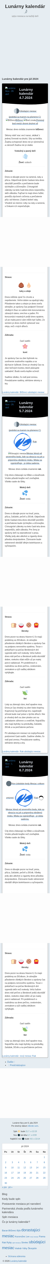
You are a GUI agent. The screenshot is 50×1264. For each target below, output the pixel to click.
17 (12, 1173)
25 (18, 1178)
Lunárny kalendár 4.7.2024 (26, 94)
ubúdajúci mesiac (36, 392)
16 (6, 1173)
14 (37, 1167)
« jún (4, 1187)
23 (6, 1178)
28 (37, 1178)
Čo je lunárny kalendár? (16, 1221)
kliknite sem (33, 1126)
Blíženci (23, 392)
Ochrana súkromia (16, 1256)
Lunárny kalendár (25, 6)
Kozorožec (20, 1236)
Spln (15, 1131)
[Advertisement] (25, 47)
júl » (10, 1187)
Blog (4, 1194)
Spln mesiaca (10, 1216)
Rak (22, 751)
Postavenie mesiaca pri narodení (21, 1203)
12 (24, 1167)
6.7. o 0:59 (32, 1135)
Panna (42, 1236)
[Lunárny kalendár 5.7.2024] (10, 405)
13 (31, 1167)
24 (12, 1178)
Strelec (24, 1242)
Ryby (9, 1242)
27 (31, 1178)
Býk (19, 1230)
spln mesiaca (16, 1243)
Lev (28, 1236)
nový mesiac (26, 1056)
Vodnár (18, 1248)
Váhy (24, 1248)
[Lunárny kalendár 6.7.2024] (10, 764)
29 (44, 1178)
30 (6, 1183)
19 (24, 1173)
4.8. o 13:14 (35, 1139)
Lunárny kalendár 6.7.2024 (26, 766)
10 (12, 1167)
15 (44, 1167)
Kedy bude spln (11, 1198)
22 (44, 1173)
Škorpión (32, 1248)
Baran (5, 1230)
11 (18, 1167)
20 (31, 1173)
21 (37, 1173)
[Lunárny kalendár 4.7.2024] (10, 92)
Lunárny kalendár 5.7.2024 (26, 407)
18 (18, 1173)
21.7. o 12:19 (31, 1131)
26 (24, 1178)
